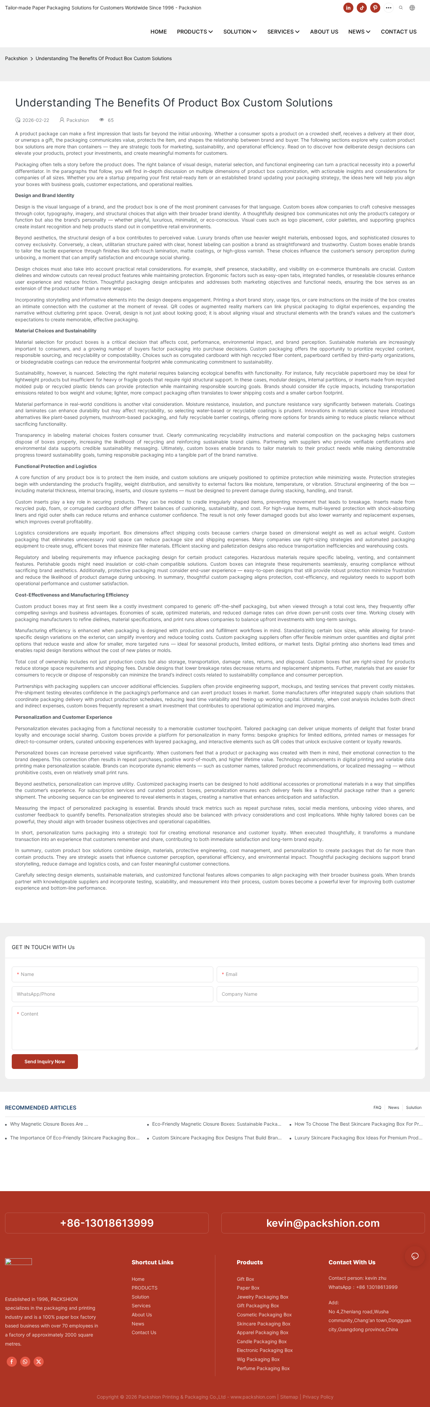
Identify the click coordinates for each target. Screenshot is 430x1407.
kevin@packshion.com (323, 1223)
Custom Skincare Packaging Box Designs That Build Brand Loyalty (217, 1137)
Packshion (16, 58)
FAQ (377, 1107)
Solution (414, 1107)
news (393, 1107)
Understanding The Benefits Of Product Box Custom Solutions (104, 58)
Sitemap (289, 1397)
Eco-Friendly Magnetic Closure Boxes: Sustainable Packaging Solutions (217, 1124)
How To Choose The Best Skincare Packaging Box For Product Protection (360, 1124)
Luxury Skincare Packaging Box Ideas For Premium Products (360, 1137)
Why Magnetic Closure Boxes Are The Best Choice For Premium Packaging (49, 1124)
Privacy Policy (318, 1397)
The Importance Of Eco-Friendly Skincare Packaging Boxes (75, 1137)
